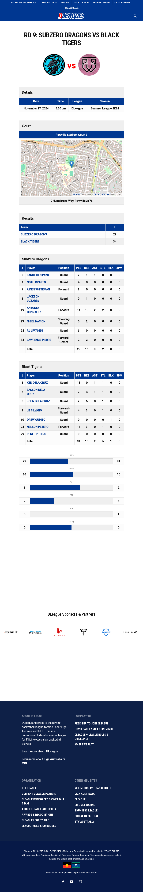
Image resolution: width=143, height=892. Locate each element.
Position (63, 268)
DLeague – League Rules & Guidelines (91, 737)
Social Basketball (87, 816)
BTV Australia (84, 821)
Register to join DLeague (91, 723)
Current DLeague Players (39, 793)
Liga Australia (53, 759)
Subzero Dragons (34, 234)
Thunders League (86, 810)
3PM (119, 268)
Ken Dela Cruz (37, 382)
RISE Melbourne (85, 805)
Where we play (84, 744)
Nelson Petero (37, 427)
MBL (25, 763)
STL (103, 268)
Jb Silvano (34, 410)
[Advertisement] (71, 572)
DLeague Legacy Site (35, 820)
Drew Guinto (36, 419)
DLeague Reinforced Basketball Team (43, 801)
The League (29, 788)
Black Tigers (30, 241)
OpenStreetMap (102, 194)
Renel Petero (36, 434)
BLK (111, 268)
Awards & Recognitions (37, 814)
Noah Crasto (36, 282)
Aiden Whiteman (38, 289)
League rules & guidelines (39, 826)
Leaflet (77, 194)
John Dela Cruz (38, 401)
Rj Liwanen (35, 330)
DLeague (80, 799)
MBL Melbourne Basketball (93, 788)
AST (94, 268)
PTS (78, 268)
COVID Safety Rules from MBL (94, 729)
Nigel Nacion (36, 321)
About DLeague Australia (39, 809)
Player (31, 268)
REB (86, 268)
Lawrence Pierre (39, 340)
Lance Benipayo (38, 275)
